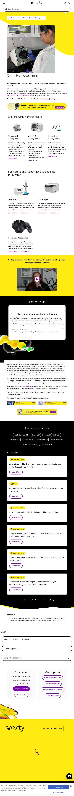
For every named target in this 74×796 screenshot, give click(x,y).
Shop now (25, 213)
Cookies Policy (22, 790)
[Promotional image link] (37, 106)
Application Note (21, 435)
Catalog (47, 435)
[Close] (71, 786)
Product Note (42, 440)
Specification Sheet (29, 444)
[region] (37, 789)
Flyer (57, 435)
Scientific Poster (57, 440)
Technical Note (46, 444)
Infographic (14, 440)
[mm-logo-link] (37, 2)
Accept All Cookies (58, 787)
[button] (65, 3)
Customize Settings (58, 792)
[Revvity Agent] (69, 776)
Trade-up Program (29, 386)
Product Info (28, 440)
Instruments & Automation (22, 18)
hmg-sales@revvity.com (49, 99)
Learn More (16, 472)
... (8, 18)
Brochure (36, 435)
